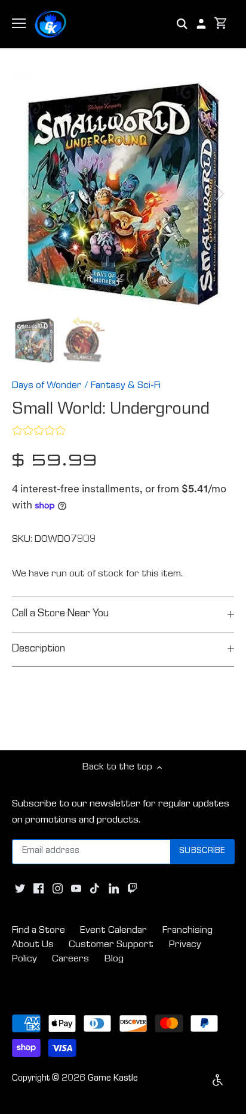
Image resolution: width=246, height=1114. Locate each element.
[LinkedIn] (114, 889)
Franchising (187, 931)
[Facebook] (38, 889)
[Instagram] (58, 889)
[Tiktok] (95, 889)
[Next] (219, 192)
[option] (123, 193)
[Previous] (27, 192)
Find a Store (38, 931)
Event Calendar (113, 931)
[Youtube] (76, 889)
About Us (33, 945)
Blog (114, 959)
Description (38, 649)
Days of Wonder (47, 386)
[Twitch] (132, 889)
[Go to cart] (221, 24)
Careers (70, 959)
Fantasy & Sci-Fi (126, 386)
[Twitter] (20, 889)
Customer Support (111, 945)
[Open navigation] (19, 23)
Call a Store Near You (60, 614)
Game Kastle (113, 1079)
